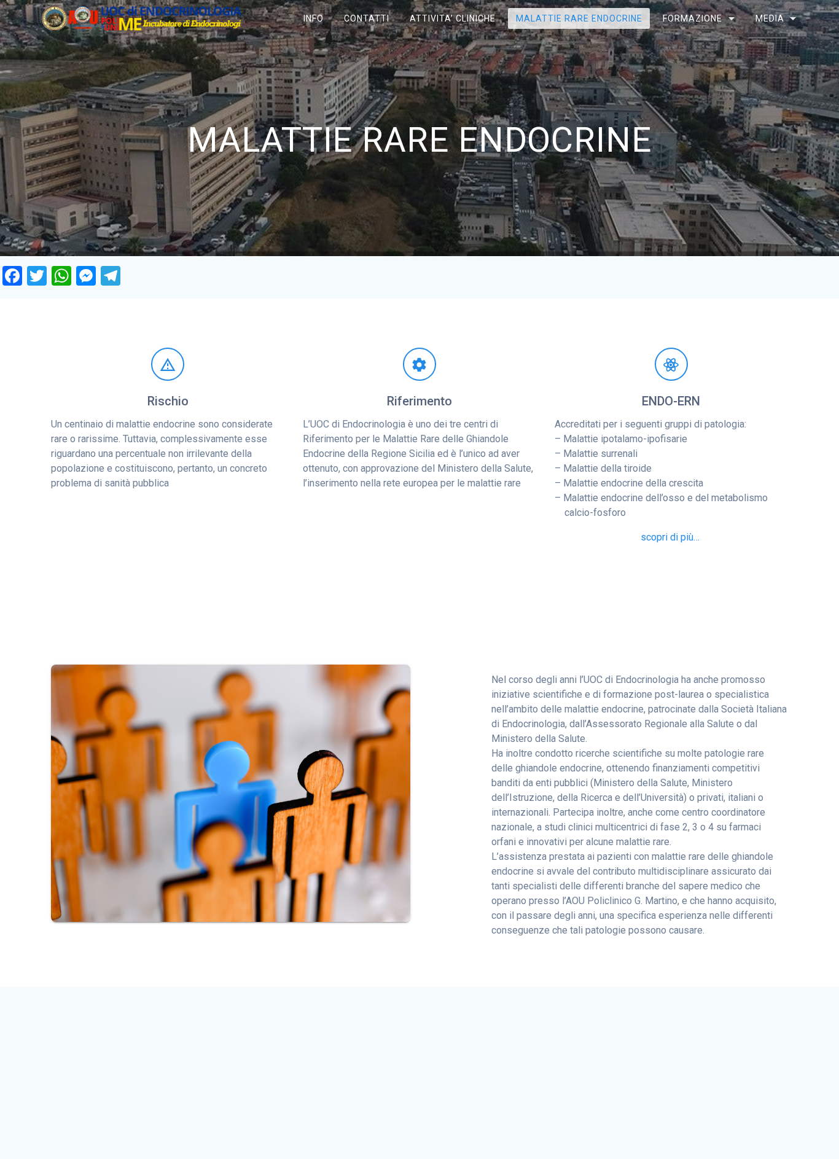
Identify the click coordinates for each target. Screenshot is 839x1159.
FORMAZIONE (692, 18)
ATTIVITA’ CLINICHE (453, 18)
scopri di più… (670, 537)
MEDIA (769, 18)
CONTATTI (366, 18)
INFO (313, 18)
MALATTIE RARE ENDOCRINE (579, 18)
